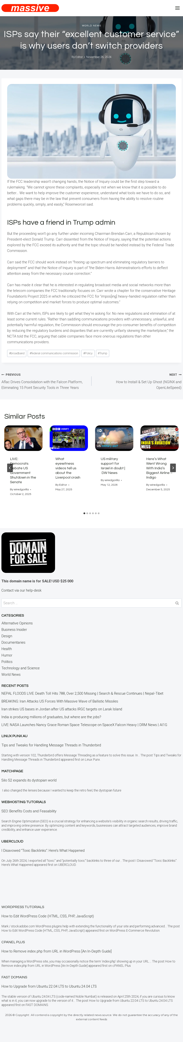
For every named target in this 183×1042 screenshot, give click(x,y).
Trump (102, 353)
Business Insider (14, 629)
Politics (7, 662)
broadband (16, 353)
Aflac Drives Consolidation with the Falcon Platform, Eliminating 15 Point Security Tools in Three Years (42, 381)
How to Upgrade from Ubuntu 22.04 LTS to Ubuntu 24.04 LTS (49, 986)
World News (91, 25)
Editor (79, 57)
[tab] (84, 513)
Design (6, 636)
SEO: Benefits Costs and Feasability (28, 811)
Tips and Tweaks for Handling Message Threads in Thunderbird (51, 745)
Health (6, 649)
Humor (6, 655)
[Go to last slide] (10, 468)
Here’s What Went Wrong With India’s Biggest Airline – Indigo (159, 468)
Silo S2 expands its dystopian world (29, 780)
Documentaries (13, 642)
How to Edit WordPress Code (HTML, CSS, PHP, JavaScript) (47, 916)
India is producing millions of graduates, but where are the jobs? (51, 717)
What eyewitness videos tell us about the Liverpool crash (67, 468)
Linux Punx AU (14, 736)
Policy (88, 353)
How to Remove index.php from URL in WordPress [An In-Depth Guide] (56, 951)
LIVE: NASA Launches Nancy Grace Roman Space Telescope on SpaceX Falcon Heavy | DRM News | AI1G (84, 725)
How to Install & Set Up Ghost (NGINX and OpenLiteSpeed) (149, 381)
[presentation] (23, 438)
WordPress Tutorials (22, 907)
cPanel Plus (13, 942)
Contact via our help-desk (21, 590)
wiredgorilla (21, 489)
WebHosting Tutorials (23, 802)
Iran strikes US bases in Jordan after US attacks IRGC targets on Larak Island (61, 709)
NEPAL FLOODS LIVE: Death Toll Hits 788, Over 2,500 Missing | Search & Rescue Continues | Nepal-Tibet (82, 693)
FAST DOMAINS (14, 977)
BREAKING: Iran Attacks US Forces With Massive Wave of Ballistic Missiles (59, 701)
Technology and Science (20, 668)
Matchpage (12, 771)
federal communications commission (54, 353)
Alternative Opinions (17, 623)
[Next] (173, 468)
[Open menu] (177, 8)
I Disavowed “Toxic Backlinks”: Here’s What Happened (43, 850)
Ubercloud (12, 841)
